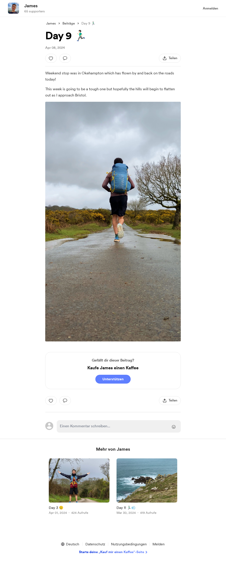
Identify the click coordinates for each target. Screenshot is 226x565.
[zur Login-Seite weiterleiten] (119, 426)
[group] (79, 487)
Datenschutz (95, 544)
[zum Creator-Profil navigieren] (13, 8)
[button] (70, 544)
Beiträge (68, 23)
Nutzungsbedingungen (129, 544)
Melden (159, 544)
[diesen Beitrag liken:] (51, 58)
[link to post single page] (79, 487)
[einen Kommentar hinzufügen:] (65, 58)
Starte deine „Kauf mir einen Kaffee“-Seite (111, 552)
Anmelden (210, 8)
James (31, 5)
